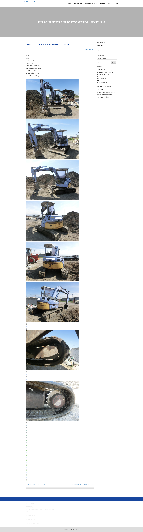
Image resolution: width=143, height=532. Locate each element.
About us (102, 3)
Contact (116, 3)
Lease (98, 50)
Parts (98, 53)
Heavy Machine (101, 48)
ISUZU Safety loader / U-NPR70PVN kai (35, 484)
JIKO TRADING (76, 529)
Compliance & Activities (91, 3)
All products (77, 3)
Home (69, 3)
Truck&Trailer (100, 45)
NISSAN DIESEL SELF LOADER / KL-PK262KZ (83, 484)
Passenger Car (100, 55)
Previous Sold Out (88, 49)
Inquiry (109, 3)
